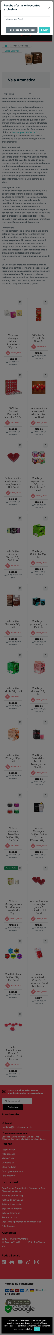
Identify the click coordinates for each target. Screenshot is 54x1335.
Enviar (44, 29)
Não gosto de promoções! (22, 29)
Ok (37, 1329)
